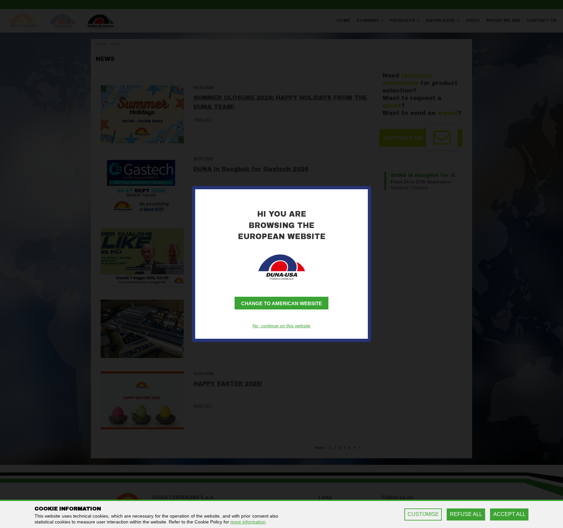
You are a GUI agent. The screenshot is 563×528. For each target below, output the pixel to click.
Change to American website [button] (281, 303)
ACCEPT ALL (509, 514)
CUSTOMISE (423, 514)
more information (248, 521)
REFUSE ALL (466, 514)
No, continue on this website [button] (281, 325)
